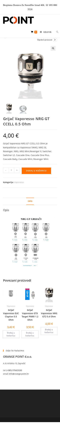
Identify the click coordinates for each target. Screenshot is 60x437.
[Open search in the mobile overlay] (55, 32)
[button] (53, 48)
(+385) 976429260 (14, 370)
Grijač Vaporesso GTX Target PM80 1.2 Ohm (30, 315)
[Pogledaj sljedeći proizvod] (55, 40)
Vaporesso (19, 182)
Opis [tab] (30, 201)
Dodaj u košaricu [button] (11, 334)
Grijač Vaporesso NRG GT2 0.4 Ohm (49, 313)
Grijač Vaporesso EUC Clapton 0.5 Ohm (11, 315)
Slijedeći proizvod (44, 39)
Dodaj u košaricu (36, 170)
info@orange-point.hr (19, 373)
